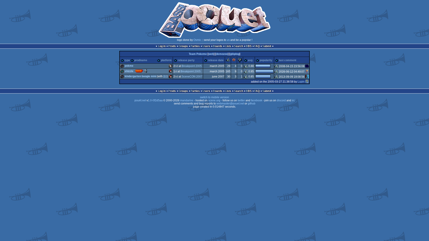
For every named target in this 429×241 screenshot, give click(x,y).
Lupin (301, 81)
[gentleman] (307, 66)
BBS (249, 46)
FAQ (257, 46)
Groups (183, 46)
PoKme (129, 65)
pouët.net (140, 100)
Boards (217, 46)
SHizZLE (129, 71)
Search (238, 46)
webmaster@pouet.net (230, 103)
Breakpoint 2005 (192, 66)
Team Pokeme (198, 54)
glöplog (234, 54)
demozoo (222, 54)
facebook (256, 100)
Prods (172, 46)
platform (166, 60)
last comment (287, 60)
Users (206, 46)
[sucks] (240, 60)
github (251, 103)
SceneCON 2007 (192, 76)
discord (281, 100)
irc (293, 100)
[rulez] (228, 60)
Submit (266, 46)
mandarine (186, 100)
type (127, 60)
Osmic (197, 40)
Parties (195, 46)
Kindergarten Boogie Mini (140, 76)
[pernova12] (307, 71)
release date (216, 60)
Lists (228, 46)
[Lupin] (307, 81)
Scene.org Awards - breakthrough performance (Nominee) (145, 71)
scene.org (214, 100)
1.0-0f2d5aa (155, 100)
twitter (241, 100)
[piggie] (234, 60)
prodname (140, 60)
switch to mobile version (214, 97)
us (228, 40)
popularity (266, 60)
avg (250, 60)
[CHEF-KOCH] (307, 76)
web (211, 54)
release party (186, 60)
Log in (162, 46)
